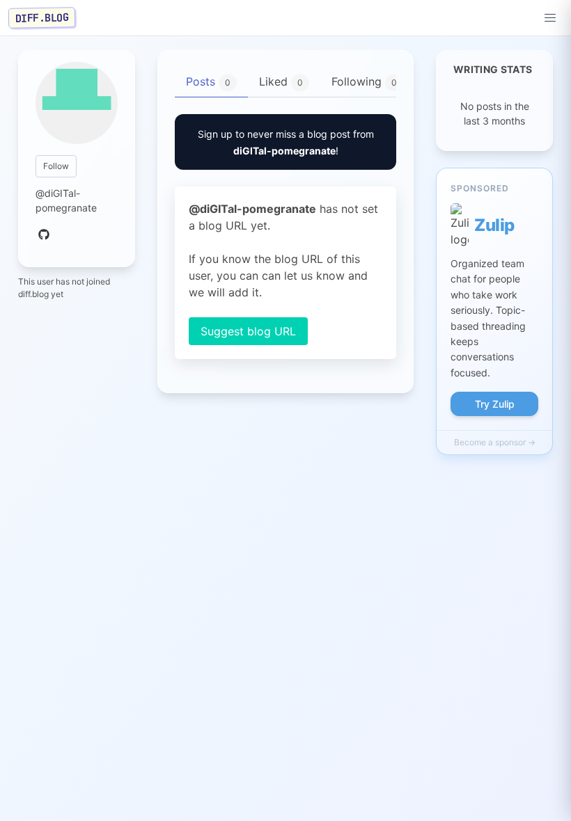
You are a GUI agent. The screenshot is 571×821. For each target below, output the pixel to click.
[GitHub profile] (44, 235)
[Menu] (550, 18)
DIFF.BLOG (42, 17)
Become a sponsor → (494, 442)
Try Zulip (495, 404)
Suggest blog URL (248, 331)
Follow (56, 166)
